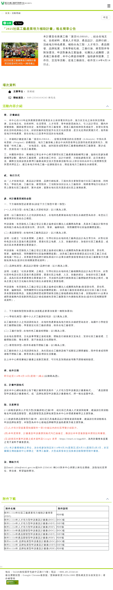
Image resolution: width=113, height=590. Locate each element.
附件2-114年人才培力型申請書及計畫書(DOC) (30, 520)
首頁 (7, 13)
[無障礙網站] (12, 584)
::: (2, 13)
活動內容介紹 (13, 106)
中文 (105, 17)
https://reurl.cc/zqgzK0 (73, 439)
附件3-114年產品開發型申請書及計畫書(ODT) (29, 534)
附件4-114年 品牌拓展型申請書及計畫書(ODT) (30, 545)
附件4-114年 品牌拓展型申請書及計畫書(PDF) (30, 548)
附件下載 (9, 498)
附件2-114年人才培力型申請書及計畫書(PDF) (29, 527)
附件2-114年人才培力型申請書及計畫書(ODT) (29, 523)
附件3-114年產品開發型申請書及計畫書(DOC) (30, 530)
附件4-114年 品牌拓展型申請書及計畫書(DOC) (30, 541)
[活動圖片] (19, 54)
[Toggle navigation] (109, 5)
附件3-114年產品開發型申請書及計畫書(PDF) (29, 538)
